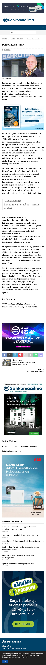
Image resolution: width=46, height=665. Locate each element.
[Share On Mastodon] (40, 355)
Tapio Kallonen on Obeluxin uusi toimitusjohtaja (20, 535)
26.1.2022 (7, 50)
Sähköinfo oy (7, 646)
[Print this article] (30, 355)
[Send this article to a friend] (25, 355)
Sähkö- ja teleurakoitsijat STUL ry (14, 648)
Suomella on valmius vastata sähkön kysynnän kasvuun (23, 541)
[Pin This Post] (20, 355)
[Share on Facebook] (4, 355)
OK (5, 661)
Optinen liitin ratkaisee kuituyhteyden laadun (19, 564)
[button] (43, 27)
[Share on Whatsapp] (35, 355)
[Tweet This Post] (9, 355)
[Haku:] (23, 32)
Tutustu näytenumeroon (11, 451)
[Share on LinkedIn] (15, 355)
